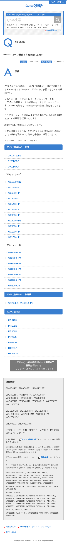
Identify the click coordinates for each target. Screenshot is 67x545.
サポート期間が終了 (30, 439)
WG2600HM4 (14, 263)
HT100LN (13, 353)
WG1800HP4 (14, 269)
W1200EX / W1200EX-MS (20, 303)
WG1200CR (14, 285)
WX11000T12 (14, 182)
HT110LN (13, 348)
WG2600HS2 (14, 252)
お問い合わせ (11, 532)
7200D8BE (13, 161)
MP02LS (12, 337)
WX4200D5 (13, 209)
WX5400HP (14, 204)
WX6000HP (14, 193)
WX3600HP (14, 215)
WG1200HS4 (14, 274)
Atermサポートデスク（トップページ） (36, 527)
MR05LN (12, 331)
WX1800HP (14, 232)
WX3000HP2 (14, 220)
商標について (11, 527)
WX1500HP (14, 237)
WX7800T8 (13, 187)
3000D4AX (13, 167)
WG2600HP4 (14, 258)
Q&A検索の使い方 (53, 30)
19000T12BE (14, 155)
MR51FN (12, 320)
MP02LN (12, 342)
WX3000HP (14, 226)
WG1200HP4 (14, 280)
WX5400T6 (13, 198)
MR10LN (12, 326)
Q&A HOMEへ (57, 2)
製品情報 (44, 457)
